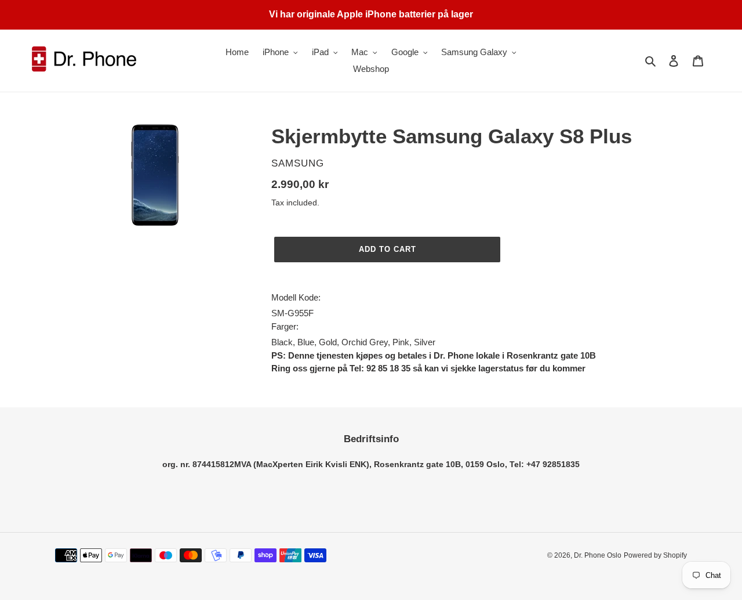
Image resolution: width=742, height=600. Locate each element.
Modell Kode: (296, 297)
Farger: (285, 326)
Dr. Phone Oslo (597, 555)
